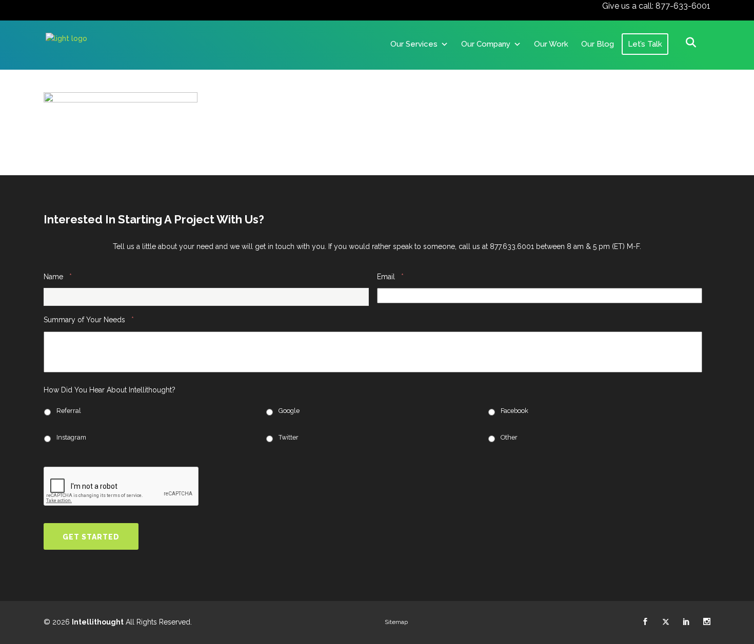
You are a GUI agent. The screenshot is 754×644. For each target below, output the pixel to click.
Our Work (551, 44)
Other (509, 437)
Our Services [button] (414, 44)
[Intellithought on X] (665, 622)
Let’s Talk (645, 44)
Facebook (514, 410)
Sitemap (396, 622)
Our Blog (597, 44)
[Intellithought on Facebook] (645, 622)
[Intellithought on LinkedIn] (686, 622)
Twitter (289, 437)
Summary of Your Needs (89, 319)
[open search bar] (691, 42)
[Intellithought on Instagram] (706, 622)
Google (289, 410)
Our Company (485, 44)
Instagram (71, 437)
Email (390, 276)
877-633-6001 (683, 6)
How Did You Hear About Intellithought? (109, 390)
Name (58, 276)
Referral (68, 410)
